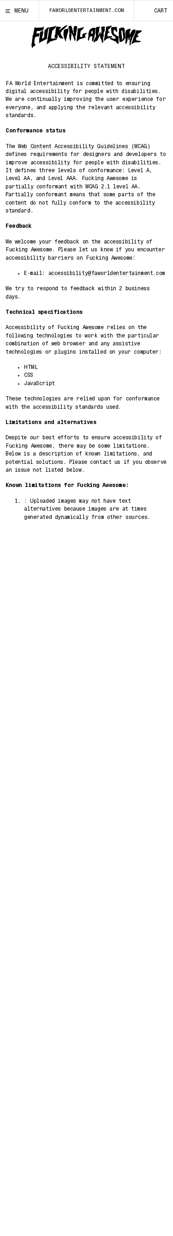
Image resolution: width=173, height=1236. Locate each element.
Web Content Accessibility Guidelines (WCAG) (84, 146)
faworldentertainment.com (86, 10)
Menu (21, 10)
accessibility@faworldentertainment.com (106, 273)
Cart (160, 10)
